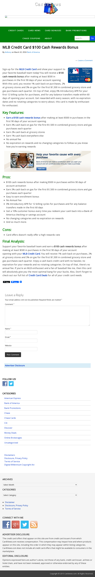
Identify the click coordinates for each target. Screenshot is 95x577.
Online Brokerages (13, 437)
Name (8, 328)
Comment (9, 304)
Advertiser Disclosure (15, 365)
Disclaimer (10, 502)
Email (8, 337)
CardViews (47, 7)
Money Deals (10, 432)
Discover (8, 428)
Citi (5, 423)
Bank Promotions (12, 408)
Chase (7, 413)
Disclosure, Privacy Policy (15, 458)
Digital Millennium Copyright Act (19, 464)
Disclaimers (9, 455)
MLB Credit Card (28, 69)
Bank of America (33, 52)
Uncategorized (11, 442)
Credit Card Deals (38, 275)
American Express (12, 398)
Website (8, 345)
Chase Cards (10, 418)
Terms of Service (12, 461)
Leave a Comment (85, 60)
